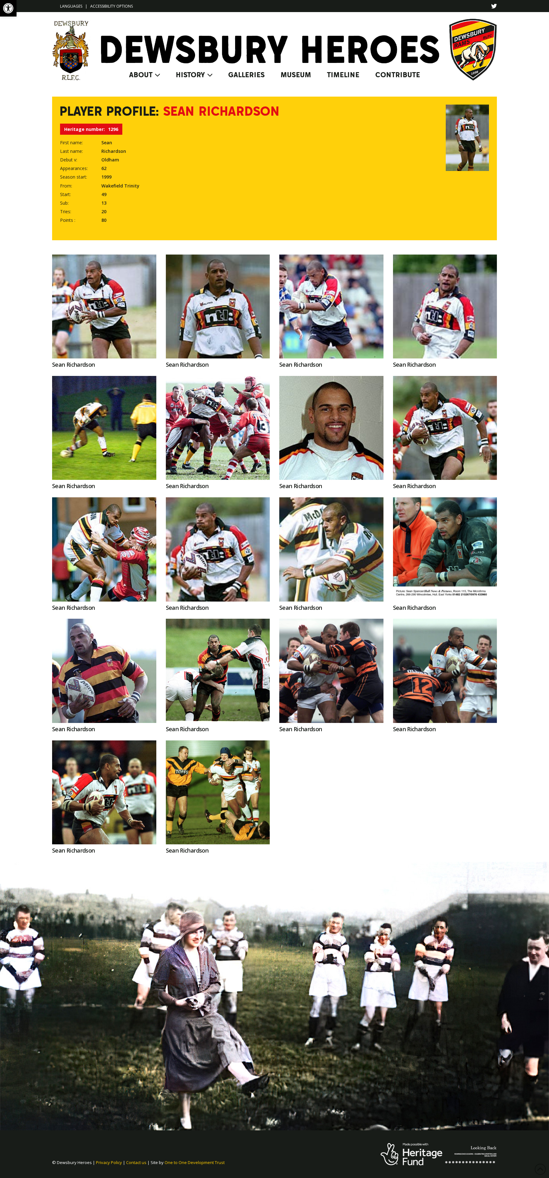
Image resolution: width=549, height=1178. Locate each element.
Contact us (136, 1162)
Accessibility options (111, 6)
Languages (71, 6)
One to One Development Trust (195, 1162)
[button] (8, 8)
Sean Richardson (73, 364)
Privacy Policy (109, 1162)
